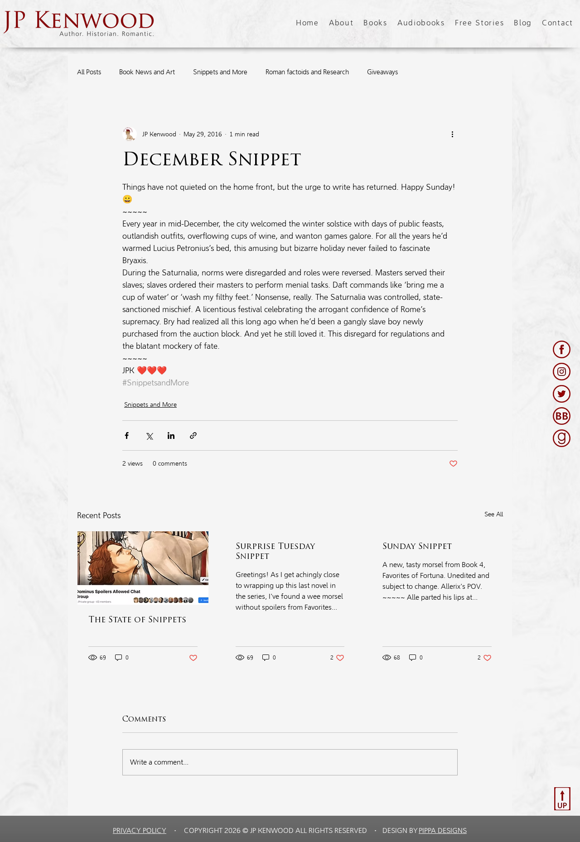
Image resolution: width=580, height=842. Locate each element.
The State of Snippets (137, 620)
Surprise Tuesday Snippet (275, 552)
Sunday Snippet (417, 547)
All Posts (89, 72)
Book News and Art (147, 72)
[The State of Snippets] (142, 568)
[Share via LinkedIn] (171, 435)
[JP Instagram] (561, 371)
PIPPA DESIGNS (443, 830)
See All (493, 514)
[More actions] (452, 134)
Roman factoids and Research (307, 72)
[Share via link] (193, 435)
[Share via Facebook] (126, 435)
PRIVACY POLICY (139, 830)
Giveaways (382, 72)
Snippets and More (220, 72)
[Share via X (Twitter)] (149, 435)
